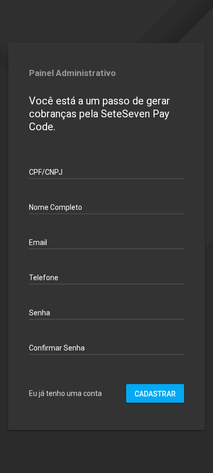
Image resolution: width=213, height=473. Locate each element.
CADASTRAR (155, 394)
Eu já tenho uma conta (65, 393)
